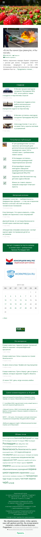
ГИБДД (36, 438)
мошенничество (27, 457)
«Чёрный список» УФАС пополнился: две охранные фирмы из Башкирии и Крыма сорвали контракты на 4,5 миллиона (20, 410)
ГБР (33, 438)
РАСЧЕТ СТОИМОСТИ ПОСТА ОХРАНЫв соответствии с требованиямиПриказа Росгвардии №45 (20, 247)
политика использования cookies (25, 527)
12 (15, 300)
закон (15, 455)
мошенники (15, 457)
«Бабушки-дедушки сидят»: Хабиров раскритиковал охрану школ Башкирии (19, 424)
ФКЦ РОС (22, 444)
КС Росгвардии (7, 441)
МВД (26, 441)
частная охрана (28, 478)
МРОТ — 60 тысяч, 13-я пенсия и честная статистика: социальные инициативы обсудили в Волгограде (20, 418)
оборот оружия (21, 463)
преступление (7, 476)
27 (20, 308)
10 (5, 300)
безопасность (10, 449)
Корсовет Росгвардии (18, 441)
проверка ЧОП (21, 476)
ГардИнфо (20, 10)
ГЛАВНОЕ (20, 85)
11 (10, 300)
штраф (11, 483)
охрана (7, 465)
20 (20, 304)
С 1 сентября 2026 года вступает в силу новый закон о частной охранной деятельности (20, 404)
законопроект (21, 455)
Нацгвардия (31, 441)
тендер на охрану (13, 479)
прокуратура (32, 475)
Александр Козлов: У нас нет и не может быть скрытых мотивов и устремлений (26, 126)
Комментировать (10, 57)
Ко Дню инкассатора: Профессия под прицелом (20, 365)
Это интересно (20, 341)
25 (10, 308)
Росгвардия (9, 443)
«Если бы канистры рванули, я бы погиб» (20, 51)
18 (10, 304)
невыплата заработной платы (26, 460)
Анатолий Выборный (22, 438)
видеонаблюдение (24, 452)
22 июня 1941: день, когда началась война (18, 380)
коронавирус (7, 457)
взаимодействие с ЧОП (10, 452)
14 (25, 300)
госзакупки (8, 454)
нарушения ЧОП (10, 460)
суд (4, 478)
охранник (14, 472)
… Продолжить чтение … (24, 69)
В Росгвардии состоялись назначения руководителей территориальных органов (22, 160)
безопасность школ (27, 449)
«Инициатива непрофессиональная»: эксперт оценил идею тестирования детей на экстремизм (19, 232)
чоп (5, 482)
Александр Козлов (8, 438)
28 (25, 308)
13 (20, 300)
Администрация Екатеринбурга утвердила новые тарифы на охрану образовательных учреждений (19, 398)
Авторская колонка (20, 195)
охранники (24, 472)
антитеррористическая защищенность (15, 446)
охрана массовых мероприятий (20, 466)
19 (15, 304)
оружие (29, 462)
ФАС (17, 444)
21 (25, 304)
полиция (32, 473)
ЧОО (26, 444)
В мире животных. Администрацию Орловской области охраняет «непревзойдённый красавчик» (20, 347)
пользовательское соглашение (21, 529)
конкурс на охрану (32, 455)
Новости (16, 55)
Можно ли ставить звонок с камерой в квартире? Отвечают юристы (23, 184)
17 (5, 304)
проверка (14, 476)
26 (15, 308)
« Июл (5, 318)
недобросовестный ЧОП (9, 463)
